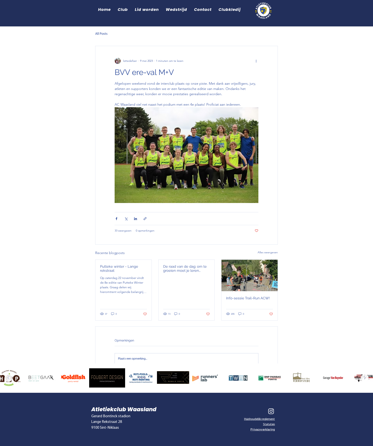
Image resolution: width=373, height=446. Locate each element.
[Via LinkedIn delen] (135, 218)
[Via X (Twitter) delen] (126, 218)
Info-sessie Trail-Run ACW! (248, 298)
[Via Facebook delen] (116, 218)
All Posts (101, 34)
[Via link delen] (145, 218)
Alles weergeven (268, 252)
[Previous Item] (8, 378)
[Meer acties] (256, 60)
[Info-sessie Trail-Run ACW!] (249, 275)
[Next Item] (365, 378)
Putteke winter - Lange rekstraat (119, 268)
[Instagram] (271, 411)
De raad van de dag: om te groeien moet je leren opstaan (185, 268)
